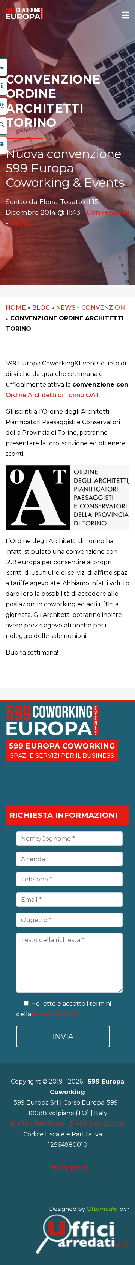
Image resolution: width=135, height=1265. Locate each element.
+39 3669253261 (99, 1123)
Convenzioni (108, 212)
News (19, 223)
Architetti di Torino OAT (63, 395)
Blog (41, 307)
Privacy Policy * (56, 1014)
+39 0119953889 (40, 1123)
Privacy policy (67, 1167)
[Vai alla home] (24, 17)
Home (16, 307)
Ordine (17, 395)
